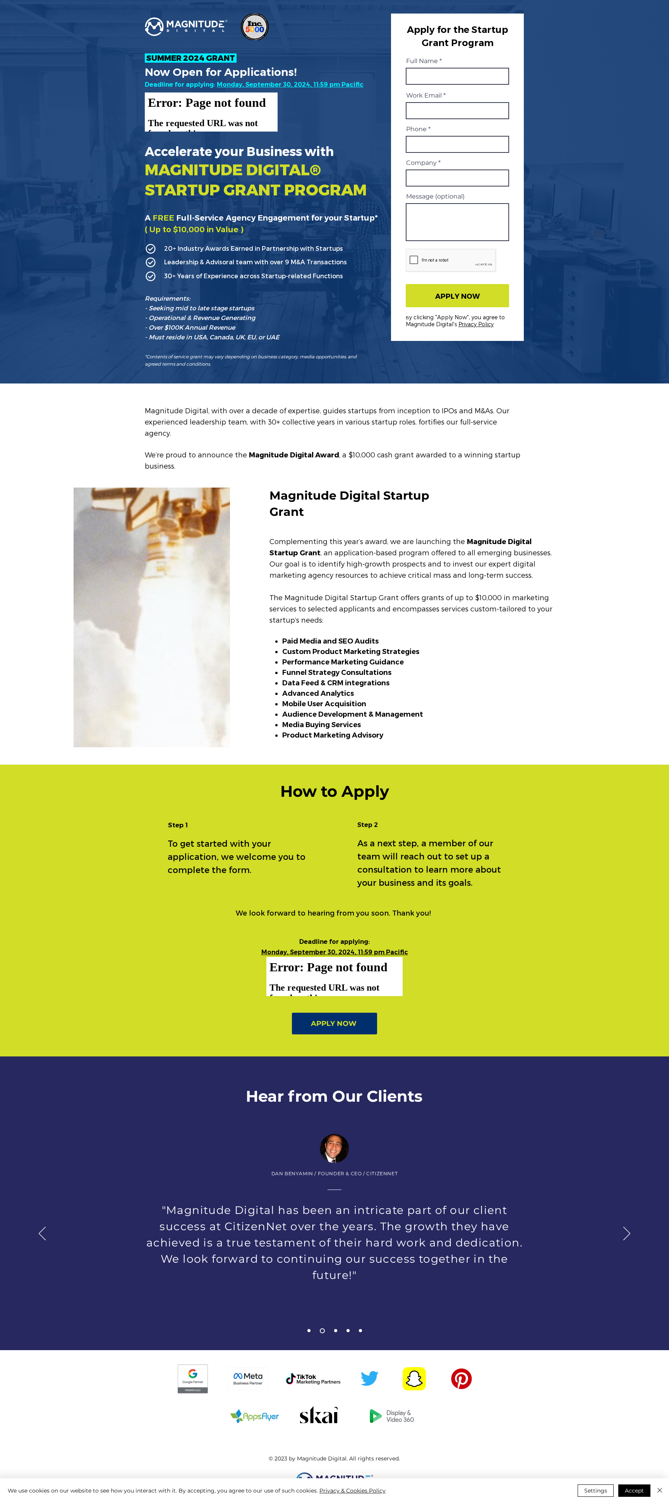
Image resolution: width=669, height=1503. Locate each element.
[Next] (626, 1234)
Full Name (422, 61)
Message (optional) (435, 196)
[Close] (659, 1490)
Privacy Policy (476, 324)
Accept (634, 1490)
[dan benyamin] (321, 1330)
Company (421, 163)
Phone (416, 129)
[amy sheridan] (360, 1330)
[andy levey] (308, 1330)
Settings (595, 1490)
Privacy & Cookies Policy (352, 1490)
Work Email (424, 95)
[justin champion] (348, 1330)
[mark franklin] (334, 1330)
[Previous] (42, 1234)
